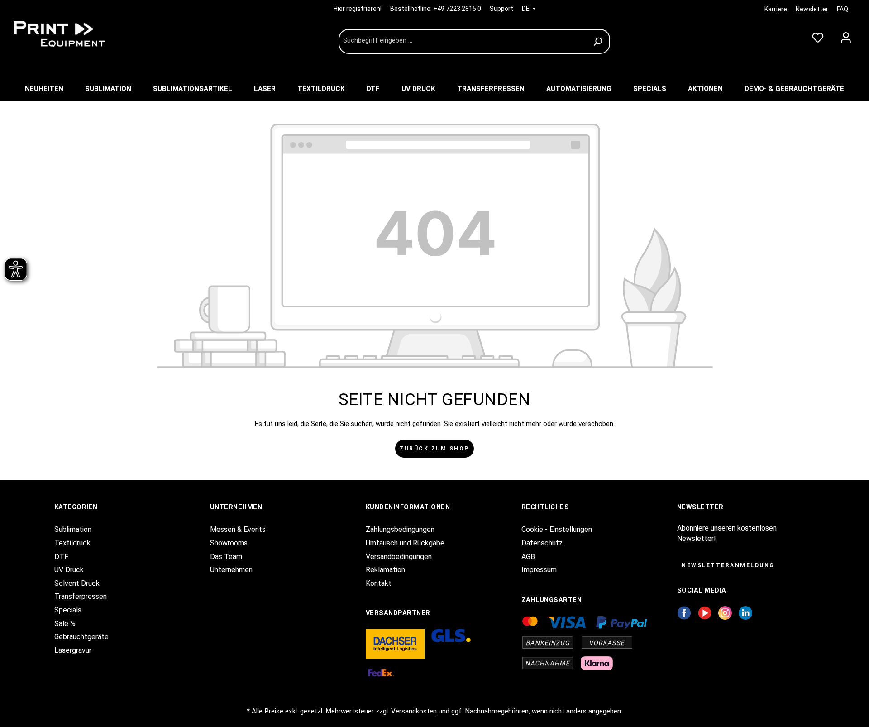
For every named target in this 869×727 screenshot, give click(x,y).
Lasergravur (72, 650)
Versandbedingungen (399, 556)
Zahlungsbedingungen (400, 529)
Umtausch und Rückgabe (405, 543)
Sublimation (72, 529)
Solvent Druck (77, 583)
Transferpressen (80, 596)
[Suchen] (599, 41)
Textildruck (72, 543)
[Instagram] (725, 612)
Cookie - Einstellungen (556, 529)
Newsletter (812, 9)
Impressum (539, 569)
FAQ (842, 9)
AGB (528, 556)
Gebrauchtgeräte (81, 636)
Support (501, 8)
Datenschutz (542, 543)
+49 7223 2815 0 (457, 8)
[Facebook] (684, 612)
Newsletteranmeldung (728, 565)
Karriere (775, 9)
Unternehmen (231, 569)
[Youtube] (705, 612)
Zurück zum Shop (434, 448)
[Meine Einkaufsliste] (818, 35)
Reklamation (385, 569)
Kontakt (379, 583)
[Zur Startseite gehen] (77, 34)
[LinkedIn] (745, 612)
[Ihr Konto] (846, 35)
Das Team (226, 556)
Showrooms (229, 543)
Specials (67, 610)
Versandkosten (414, 711)
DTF (61, 556)
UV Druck (69, 569)
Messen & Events (238, 529)
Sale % (65, 623)
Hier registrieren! (358, 8)
